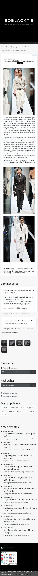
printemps (31, 271)
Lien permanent (10, 268)
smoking (8, 273)
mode (19, 411)
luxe (6, 271)
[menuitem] (16, 47)
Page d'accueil (6, 51)
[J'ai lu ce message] (36, 571)
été (4, 273)
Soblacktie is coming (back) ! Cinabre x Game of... (20, 509)
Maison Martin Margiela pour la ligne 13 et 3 (15, 47)
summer (25, 271)
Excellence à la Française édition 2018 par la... (18, 531)
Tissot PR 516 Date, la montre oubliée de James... (18, 478)
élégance (30, 408)
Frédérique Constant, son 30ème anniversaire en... (20, 520)
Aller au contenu (5, 1)
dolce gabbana (18, 270)
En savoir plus (22, 574)
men (29, 270)
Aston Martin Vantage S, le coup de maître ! (19, 435)
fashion (26, 270)
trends (16, 271)
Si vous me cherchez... (20, 51)
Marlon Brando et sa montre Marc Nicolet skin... (20, 445)
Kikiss (10, 314)
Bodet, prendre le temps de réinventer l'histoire (20, 489)
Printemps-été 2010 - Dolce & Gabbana (18, 61)
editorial (5, 408)
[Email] (4, 349)
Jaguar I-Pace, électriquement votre (20, 499)
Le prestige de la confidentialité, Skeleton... (18, 456)
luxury (3, 411)
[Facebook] (4, 343)
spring (20, 271)
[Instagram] (27, 343)
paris (22, 408)
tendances (14, 408)
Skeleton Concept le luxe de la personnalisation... (17, 467)
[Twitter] (12, 343)
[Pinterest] (19, 343)
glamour (11, 271)
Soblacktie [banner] (19, 21)
